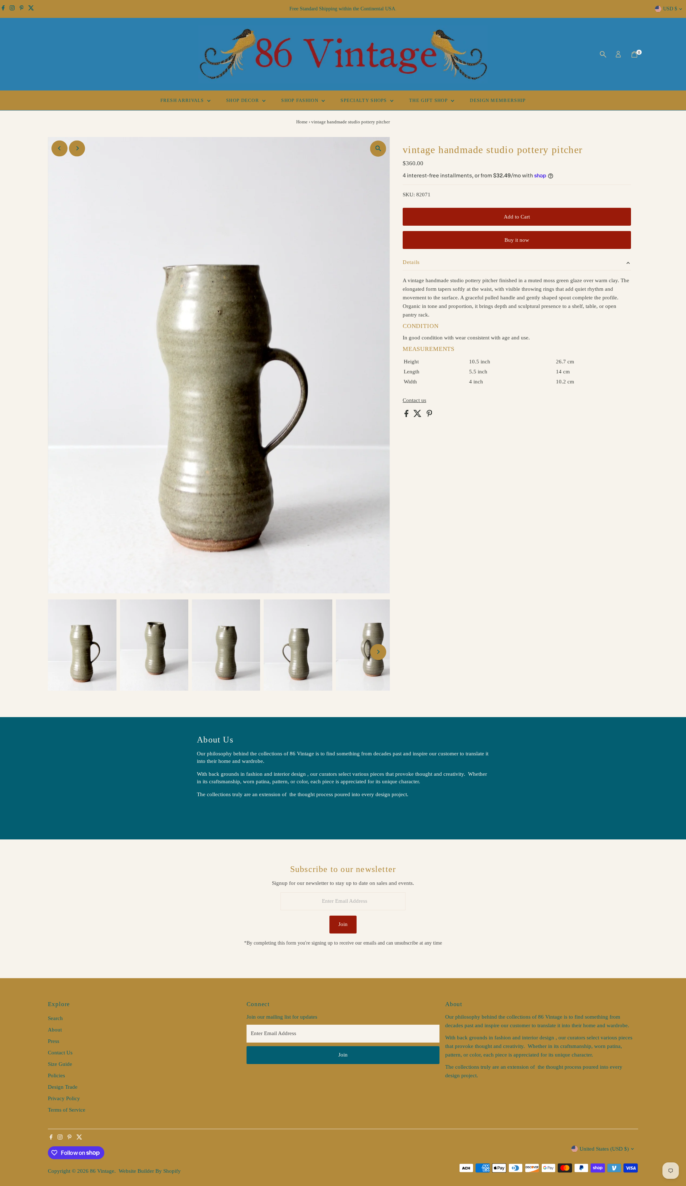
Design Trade (63, 1087)
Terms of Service (66, 1110)
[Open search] (603, 54)
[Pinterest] (21, 9)
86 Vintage (102, 1171)
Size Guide (60, 1064)
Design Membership (498, 100)
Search (55, 1018)
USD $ (670, 8)
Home (302, 121)
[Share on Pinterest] (429, 415)
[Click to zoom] (378, 149)
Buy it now (516, 240)
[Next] (77, 148)
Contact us (414, 400)
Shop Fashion (300, 100)
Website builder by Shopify (150, 1171)
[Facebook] (3, 9)
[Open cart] (634, 54)
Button (211, 812)
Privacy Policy (64, 1098)
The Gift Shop (429, 100)
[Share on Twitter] (418, 415)
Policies (56, 1075)
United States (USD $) (604, 1149)
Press (53, 1041)
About (55, 1030)
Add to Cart (517, 217)
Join (343, 924)
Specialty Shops (364, 100)
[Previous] (59, 148)
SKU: (409, 194)
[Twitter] (31, 9)
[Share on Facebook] (407, 415)
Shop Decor (243, 100)
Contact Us (60, 1052)
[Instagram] (12, 9)
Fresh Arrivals (183, 100)
